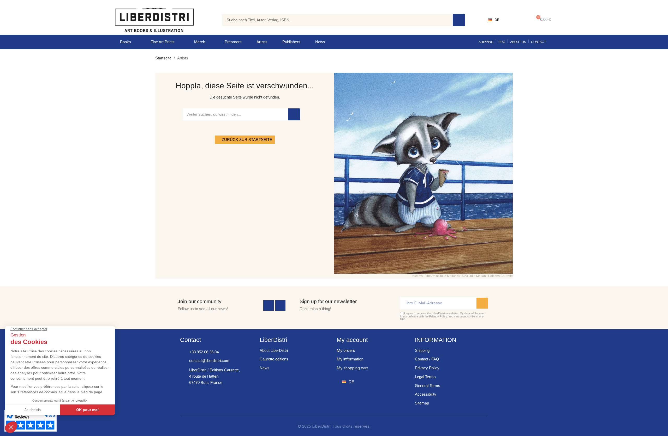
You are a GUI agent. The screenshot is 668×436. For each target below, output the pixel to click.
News (320, 42)
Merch (199, 42)
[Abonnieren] (482, 303)
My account (352, 339)
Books (125, 42)
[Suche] (459, 20)
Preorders (233, 42)
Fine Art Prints (163, 42)
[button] (542, 19)
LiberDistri (273, 339)
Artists (262, 42)
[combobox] (333, 20)
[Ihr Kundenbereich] (515, 19)
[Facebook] (268, 305)
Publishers (291, 42)
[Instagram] (280, 305)
